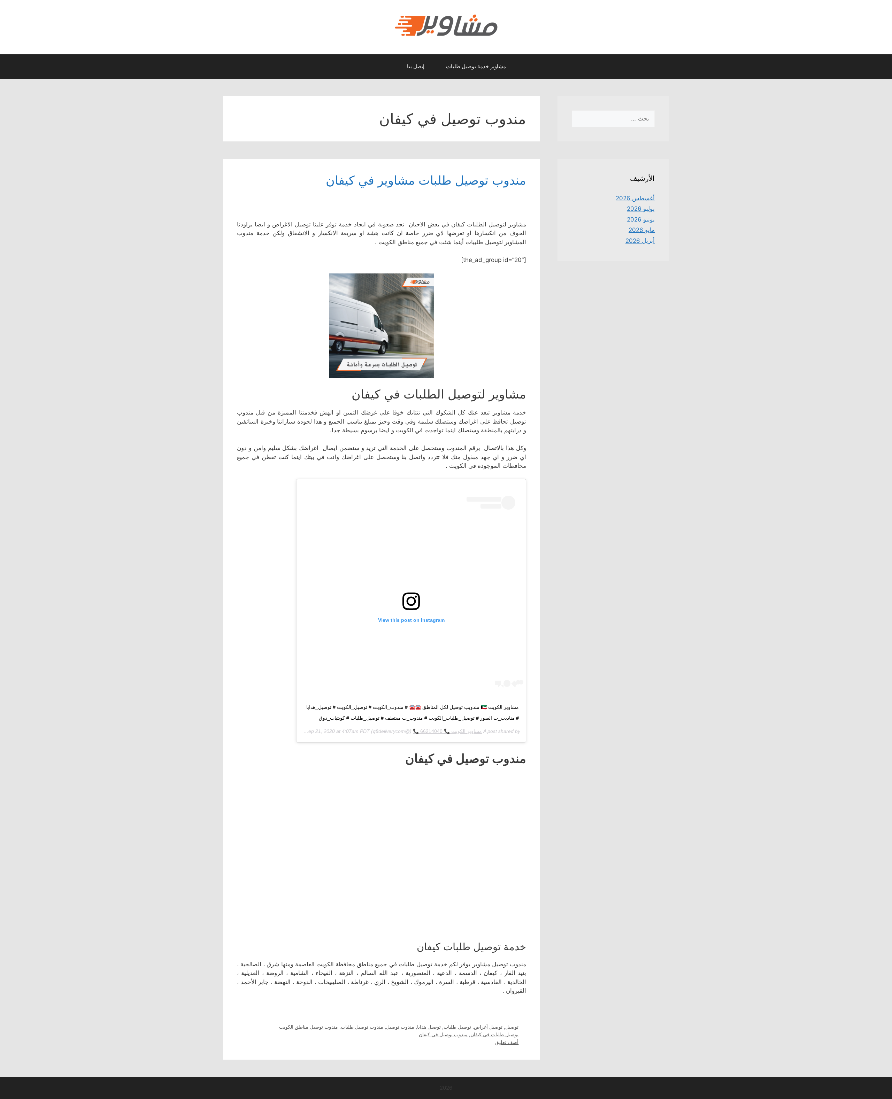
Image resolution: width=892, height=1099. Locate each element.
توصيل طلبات (457, 1027)
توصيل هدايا (429, 1027)
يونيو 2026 (641, 219)
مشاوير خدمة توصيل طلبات (476, 66)
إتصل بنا (415, 66)
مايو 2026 (642, 229)
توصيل (511, 1027)
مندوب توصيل (400, 1027)
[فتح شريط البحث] (389, 66)
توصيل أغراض (488, 1027)
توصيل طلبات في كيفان (494, 1034)
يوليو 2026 (641, 208)
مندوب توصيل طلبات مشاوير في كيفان (426, 180)
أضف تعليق (506, 1042)
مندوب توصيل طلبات (362, 1027)
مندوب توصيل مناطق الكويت (308, 1027)
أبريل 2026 (640, 240)
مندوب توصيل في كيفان (443, 1034)
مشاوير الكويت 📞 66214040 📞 (447, 731)
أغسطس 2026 (635, 198)
